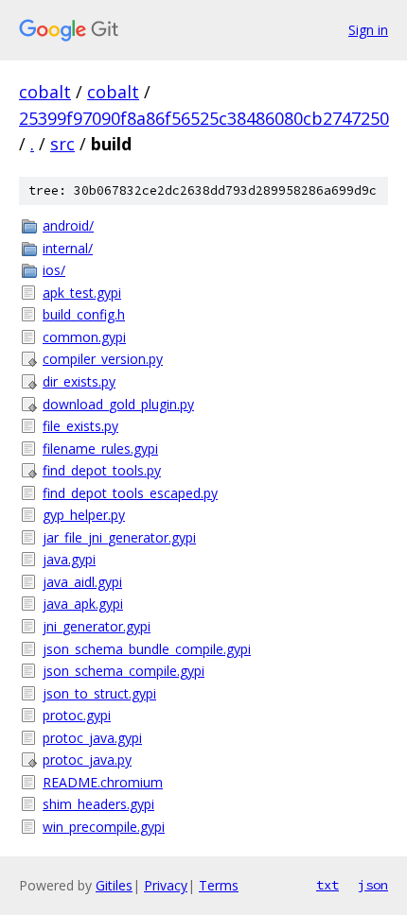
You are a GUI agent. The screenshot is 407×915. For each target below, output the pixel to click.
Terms (219, 885)
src (62, 143)
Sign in (368, 30)
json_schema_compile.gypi (123, 671)
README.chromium (103, 782)
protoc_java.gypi (92, 738)
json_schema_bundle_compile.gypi (147, 649)
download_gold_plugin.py (118, 404)
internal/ (68, 248)
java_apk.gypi (83, 604)
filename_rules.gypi (100, 449)
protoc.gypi (77, 715)
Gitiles (114, 885)
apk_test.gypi (82, 293)
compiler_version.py (103, 359)
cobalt (45, 91)
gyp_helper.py (84, 515)
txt (327, 884)
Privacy (165, 885)
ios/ (54, 270)
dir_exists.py (79, 381)
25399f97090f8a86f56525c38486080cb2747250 (204, 118)
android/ (68, 225)
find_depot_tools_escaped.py (130, 493)
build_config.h (84, 314)
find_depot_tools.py (102, 470)
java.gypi (69, 559)
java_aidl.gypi (82, 582)
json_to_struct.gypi (99, 693)
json (373, 884)
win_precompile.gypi (104, 827)
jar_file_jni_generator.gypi (119, 537)
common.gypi (84, 337)
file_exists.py (80, 426)
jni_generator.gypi (96, 626)
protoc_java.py (87, 759)
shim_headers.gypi (98, 804)
